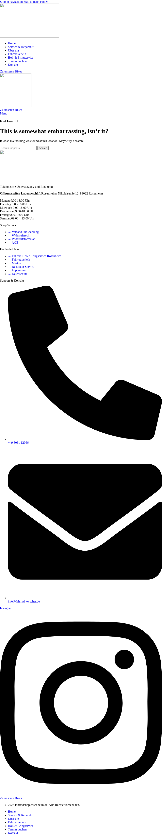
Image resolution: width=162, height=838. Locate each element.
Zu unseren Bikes (11, 71)
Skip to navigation (12, 1)
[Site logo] (29, 36)
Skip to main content (36, 1)
